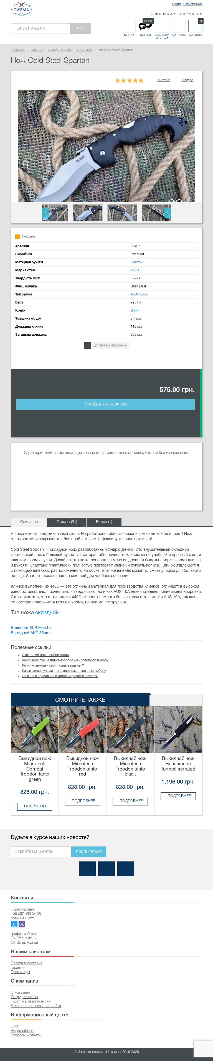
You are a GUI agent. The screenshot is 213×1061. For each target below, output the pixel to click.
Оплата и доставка (26, 963)
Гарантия (18, 967)
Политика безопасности (30, 1001)
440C (135, 270)
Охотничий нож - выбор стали (45, 655)
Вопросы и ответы (26, 1035)
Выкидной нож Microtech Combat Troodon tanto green (35, 769)
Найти (80, 28)
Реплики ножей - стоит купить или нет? (53, 665)
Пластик (137, 262)
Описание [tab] (29, 522)
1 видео (187, 80)
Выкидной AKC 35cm (30, 633)
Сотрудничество (24, 997)
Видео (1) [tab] (104, 522)
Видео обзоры (22, 1030)
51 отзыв (163, 80)
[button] (45, 213)
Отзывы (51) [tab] (67, 522)
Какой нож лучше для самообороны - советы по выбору (65, 660)
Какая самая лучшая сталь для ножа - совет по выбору (64, 670)
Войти (176, 4)
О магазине (20, 992)
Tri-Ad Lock (139, 294)
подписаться (89, 852)
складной (47, 612)
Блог (15, 1026)
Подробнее (35, 806)
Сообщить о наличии (105, 404)
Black (134, 310)
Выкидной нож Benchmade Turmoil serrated (178, 764)
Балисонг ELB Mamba (31, 628)
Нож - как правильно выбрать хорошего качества (60, 676)
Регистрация (192, 4)
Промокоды (20, 972)
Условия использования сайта (36, 1006)
